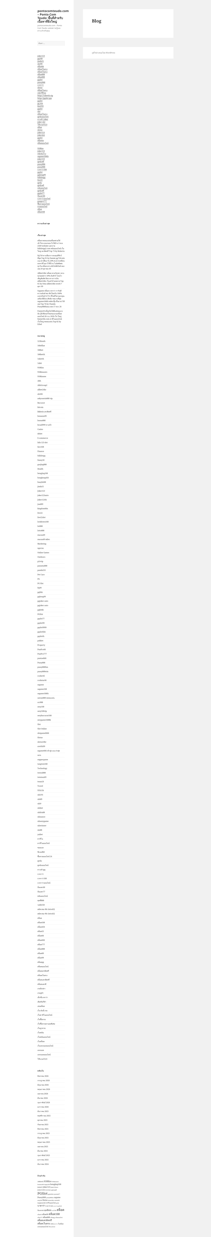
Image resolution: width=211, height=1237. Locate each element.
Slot (39, 724)
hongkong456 (43, 477)
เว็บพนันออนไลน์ (43, 1037)
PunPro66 (41, 649)
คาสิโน (40, 839)
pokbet (40, 640)
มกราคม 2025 (43, 1160)
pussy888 (41, 82)
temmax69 (41, 777)
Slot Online (42, 728)
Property (41, 645)
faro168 (40, 447)
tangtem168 (42, 764)
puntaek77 (57, 1194)
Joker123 (41, 491)
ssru (39, 755)
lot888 (40, 526)
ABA (39, 381)
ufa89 (39, 799)
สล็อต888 (41, 74)
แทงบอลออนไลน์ (44, 1054)
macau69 (41, 535)
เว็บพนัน (40, 1032)
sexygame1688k (44, 720)
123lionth (41, 341)
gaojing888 (42, 464)
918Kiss (40, 367)
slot (38, 111)
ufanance (41, 817)
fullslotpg (41, 177)
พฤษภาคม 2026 (43, 1089)
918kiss (40, 148)
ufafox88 (41, 812)
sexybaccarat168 (44, 715)
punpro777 (42, 201)
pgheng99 (41, 175)
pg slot (40, 103)
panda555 (41, 570)
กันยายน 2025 (42, 1124)
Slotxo (40, 737)
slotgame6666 (43, 733)
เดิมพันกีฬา (41, 1002)
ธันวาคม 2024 (43, 1164)
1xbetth (40, 359)
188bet (40, 350)
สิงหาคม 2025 (42, 1129)
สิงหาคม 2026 (42, 1076)
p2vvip (40, 561)
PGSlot (40, 614)
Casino (40, 429)
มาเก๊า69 (54, 1210)
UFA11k (40, 790)
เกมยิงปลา (41, 988)
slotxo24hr (41, 742)
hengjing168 (42, 473)
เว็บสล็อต (41, 1041)
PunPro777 (42, 654)
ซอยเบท (40, 847)
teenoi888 (41, 773)
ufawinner (41, 825)
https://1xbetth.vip (45, 95)
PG (38, 579)
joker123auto (43, 495)
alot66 (40, 394)
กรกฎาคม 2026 (43, 1080)
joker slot (41, 122)
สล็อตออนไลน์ (42, 143)
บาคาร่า (40, 85)
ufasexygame (43, 821)
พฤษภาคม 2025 (43, 1142)
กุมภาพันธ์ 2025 (43, 1155)
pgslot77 (41, 193)
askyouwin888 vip (45, 398)
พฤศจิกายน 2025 (44, 1115)
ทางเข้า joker (42, 119)
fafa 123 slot (42, 442)
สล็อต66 (40, 66)
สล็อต (39, 127)
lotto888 (40, 530)
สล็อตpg (40, 962)
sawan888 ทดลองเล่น (46, 698)
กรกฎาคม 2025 (43, 1133)
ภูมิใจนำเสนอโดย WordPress (103, 53)
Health (40, 469)
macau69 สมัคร (43, 539)
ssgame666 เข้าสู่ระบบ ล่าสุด (48, 751)
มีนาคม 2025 (42, 1151)
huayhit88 (41, 482)
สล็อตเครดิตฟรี (43, 971)
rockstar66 (41, 680)
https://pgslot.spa (44, 98)
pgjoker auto (42, 601)
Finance (40, 451)
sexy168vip (42, 711)
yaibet (40, 834)
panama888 (42, 566)
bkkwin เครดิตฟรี (44, 411)
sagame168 (42, 689)
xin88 (39, 830)
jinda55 (40, 61)
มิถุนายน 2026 (43, 1085)
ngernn (40, 548)
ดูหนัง (39, 183)
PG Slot (40, 583)
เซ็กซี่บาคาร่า (42, 997)
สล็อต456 (41, 927)
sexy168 (40, 706)
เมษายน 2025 (42, 1146)
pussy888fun (42, 667)
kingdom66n (42, 508)
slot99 (39, 64)
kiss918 (40, 106)
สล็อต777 (41, 944)
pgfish (40, 592)
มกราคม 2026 (43, 1107)
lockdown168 (43, 522)
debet (39, 433)
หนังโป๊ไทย (41, 93)
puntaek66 (41, 658)
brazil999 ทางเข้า (44, 425)
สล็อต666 (41, 940)
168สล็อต (41, 345)
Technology (42, 768)
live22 (40, 180)
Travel (40, 786)
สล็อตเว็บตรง (42, 69)
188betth (41, 354)
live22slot (41, 517)
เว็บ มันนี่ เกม (42, 1010)
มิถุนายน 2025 (43, 1137)
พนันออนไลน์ (42, 896)
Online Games (43, 552)
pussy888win (42, 671)
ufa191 (40, 795)
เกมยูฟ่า (40, 993)
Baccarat (41, 403)
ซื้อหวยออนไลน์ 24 (44, 856)
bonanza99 (42, 416)
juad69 (40, 504)
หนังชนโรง (41, 153)
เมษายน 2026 (42, 1093)
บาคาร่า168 (42, 169)
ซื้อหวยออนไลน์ (43, 204)
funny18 (40, 460)
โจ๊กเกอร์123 (42, 124)
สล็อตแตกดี (41, 984)
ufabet (40, 808)
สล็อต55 (40, 931)
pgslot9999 (41, 627)
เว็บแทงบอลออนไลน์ (45, 1046)
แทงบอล (40, 1050)
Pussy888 (41, 662)
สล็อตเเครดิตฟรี (43, 980)
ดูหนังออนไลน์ (42, 116)
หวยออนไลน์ (42, 206)
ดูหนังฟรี (40, 161)
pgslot (40, 79)
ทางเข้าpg (41, 869)
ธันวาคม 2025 (43, 1111)
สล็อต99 (40, 957)
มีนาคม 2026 (42, 1098)
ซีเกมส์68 (41, 852)
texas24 (40, 781)
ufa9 (39, 803)
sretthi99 (41, 746)
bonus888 (41, 420)
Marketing (41, 544)
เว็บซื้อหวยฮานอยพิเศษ (46, 1024)
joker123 (41, 56)
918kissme (41, 376)
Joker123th (42, 499)
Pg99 (39, 588)
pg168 (40, 58)
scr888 (40, 702)
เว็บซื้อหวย (41, 1019)
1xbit (39, 363)
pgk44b (40, 610)
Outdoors (41, 557)
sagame (40, 684)
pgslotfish (41, 632)
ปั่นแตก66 (41, 196)
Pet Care (41, 574)
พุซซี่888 (40, 900)
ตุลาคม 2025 (42, 1120)
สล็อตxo (40, 140)
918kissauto (42, 372)
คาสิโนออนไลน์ (43, 843)
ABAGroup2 (42, 385)
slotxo (39, 87)
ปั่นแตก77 (41, 891)
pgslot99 (41, 623)
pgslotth (40, 636)
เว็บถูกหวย (41, 1028)
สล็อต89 (40, 953)
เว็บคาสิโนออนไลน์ (44, 1015)
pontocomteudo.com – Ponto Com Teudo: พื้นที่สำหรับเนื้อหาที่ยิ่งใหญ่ (53, 16)
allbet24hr (41, 389)
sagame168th (43, 156)
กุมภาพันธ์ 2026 (43, 1102)
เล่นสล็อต (41, 1006)
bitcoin (40, 407)
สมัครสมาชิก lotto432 (46, 909)
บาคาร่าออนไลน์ (43, 198)
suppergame (42, 759)
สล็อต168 (41, 212)
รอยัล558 (41, 905)
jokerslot (41, 135)
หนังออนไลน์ (42, 188)
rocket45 (41, 676)
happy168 (47, 1184)
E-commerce (42, 438)
